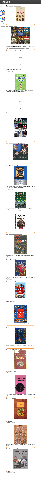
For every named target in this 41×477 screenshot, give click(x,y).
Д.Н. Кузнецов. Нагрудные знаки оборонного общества (15, 6)
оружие (9, 471)
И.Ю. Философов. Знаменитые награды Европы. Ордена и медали (16, 303)
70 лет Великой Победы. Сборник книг (13, 26)
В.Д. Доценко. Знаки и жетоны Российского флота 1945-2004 (15, 50)
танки (7, 48)
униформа (14, 471)
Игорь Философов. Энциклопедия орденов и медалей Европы (15, 349)
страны (13, 371)
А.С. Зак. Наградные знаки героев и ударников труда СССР (15, 212)
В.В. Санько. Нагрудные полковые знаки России (14, 327)
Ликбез (7, 6)
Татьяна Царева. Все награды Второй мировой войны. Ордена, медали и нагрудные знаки (18, 281)
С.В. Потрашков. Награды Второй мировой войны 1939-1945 (15, 234)
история (9, 421)
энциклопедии (13, 48)
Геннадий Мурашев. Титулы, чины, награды (13, 165)
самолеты (18, 48)
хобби (11, 371)
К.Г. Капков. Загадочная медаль (12, 398)
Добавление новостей (3, 26)
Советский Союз (27, 48)
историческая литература (13, 210)
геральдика (20, 210)
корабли (16, 48)
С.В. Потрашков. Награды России (12, 259)
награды (24, 48)
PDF (11, 48)
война (23, 48)
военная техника (20, 48)
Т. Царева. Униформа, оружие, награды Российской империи (15, 448)
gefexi (7, 71)
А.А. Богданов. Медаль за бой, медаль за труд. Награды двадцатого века (17, 143)
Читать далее (7, 47)
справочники (10, 48)
